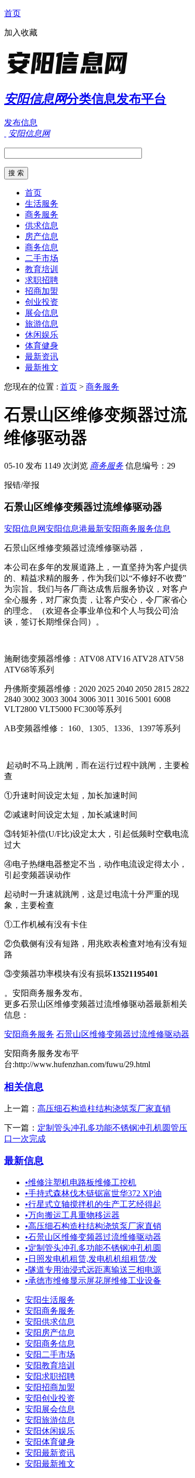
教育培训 (41, 269)
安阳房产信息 (50, 1332)
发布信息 (20, 122)
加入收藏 (20, 32)
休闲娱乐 (41, 334)
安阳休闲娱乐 (50, 1431)
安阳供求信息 (50, 1321)
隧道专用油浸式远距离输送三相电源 (93, 1269)
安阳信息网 (25, 528)
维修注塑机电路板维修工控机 (80, 1182)
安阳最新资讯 (50, 1452)
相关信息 (24, 1086)
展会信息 (41, 312)
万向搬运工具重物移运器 (72, 1215)
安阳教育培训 (50, 1365)
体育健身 (41, 345)
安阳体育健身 (50, 1441)
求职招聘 (41, 280)
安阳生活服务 (50, 1299)
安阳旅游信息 (50, 1420)
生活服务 (41, 203)
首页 (12, 13)
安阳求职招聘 (50, 1376)
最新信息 (24, 1160)
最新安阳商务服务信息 (129, 528)
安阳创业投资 (50, 1398)
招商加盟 (41, 291)
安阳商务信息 (50, 1343)
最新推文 (41, 367)
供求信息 (41, 225)
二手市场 (41, 258)
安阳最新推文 (50, 1463)
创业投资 (41, 301)
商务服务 (41, 214)
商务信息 (41, 247)
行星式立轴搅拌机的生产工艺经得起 (93, 1204)
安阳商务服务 (29, 1034)
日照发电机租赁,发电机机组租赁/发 (91, 1258)
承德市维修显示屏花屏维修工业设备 (93, 1280)
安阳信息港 (66, 528)
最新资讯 (41, 356)
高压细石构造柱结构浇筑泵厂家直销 (104, 1108)
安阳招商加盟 (50, 1387)
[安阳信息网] (69, 75)
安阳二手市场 (50, 1354)
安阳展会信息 (50, 1409)
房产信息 (41, 236)
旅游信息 (41, 323)
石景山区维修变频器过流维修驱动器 (122, 1034)
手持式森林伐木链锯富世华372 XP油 (93, 1193)
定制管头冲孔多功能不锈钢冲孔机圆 (93, 1247)
